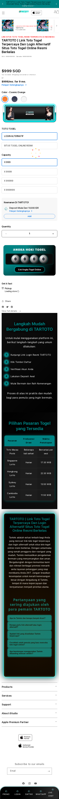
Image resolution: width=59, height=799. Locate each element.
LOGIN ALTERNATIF (14, 136)
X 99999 (8, 180)
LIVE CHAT (50, 794)
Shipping (15, 74)
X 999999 (9, 190)
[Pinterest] (12, 307)
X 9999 (8, 171)
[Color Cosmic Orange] (5, 99)
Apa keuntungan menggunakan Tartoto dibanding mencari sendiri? (26, 652)
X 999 (7, 162)
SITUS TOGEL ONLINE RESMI (18, 145)
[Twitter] (8, 307)
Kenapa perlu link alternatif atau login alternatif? (26, 626)
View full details (10, 311)
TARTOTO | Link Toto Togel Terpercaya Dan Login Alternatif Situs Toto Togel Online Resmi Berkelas (28, 4)
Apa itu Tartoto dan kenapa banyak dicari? (27, 618)
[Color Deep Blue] (15, 99)
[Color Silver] (24, 99)
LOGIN (17, 794)
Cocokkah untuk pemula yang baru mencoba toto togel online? (29, 644)
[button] (3, 13)
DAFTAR (29, 794)
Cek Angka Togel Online (29, 269)
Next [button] (56, 4)
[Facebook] (3, 307)
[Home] (24, 11)
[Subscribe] (49, 771)
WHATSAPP (41, 794)
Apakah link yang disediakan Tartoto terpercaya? (25, 635)
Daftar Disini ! (28, 6)
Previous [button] (2, 4)
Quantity (6, 226)
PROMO (6, 794)
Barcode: (19, 56)
